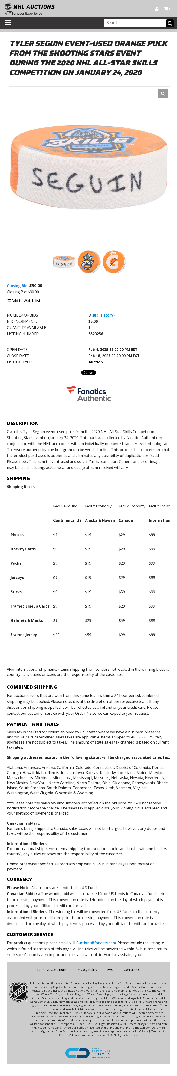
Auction (95, 362)
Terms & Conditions (52, 969)
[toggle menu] (8, 23)
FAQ (110, 969)
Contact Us (132, 969)
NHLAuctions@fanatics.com (92, 942)
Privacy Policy (87, 969)
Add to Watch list (25, 300)
